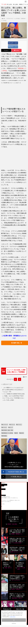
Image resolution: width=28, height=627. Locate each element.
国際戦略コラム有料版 (8, 433)
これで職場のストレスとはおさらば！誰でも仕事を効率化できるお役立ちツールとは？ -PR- (13, 389)
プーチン (20, 424)
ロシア (11, 427)
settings (14, 623)
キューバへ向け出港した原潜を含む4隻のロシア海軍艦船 (16, 371)
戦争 (17, 433)
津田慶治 (5, 435)
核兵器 (22, 433)
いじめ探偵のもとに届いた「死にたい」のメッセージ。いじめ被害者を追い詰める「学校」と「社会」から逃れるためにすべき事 (13, 519)
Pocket (17, 50)
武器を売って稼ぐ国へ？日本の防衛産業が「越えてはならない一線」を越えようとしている (17, 540)
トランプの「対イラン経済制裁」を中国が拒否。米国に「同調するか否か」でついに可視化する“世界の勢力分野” (17, 531)
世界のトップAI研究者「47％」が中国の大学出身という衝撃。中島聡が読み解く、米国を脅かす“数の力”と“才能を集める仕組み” (7, 564)
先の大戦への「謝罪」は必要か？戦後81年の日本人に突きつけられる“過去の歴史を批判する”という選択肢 (17, 586)
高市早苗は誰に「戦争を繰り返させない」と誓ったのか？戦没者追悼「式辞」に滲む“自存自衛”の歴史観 (17, 549)
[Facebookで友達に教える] (14, 470)
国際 (4, 18)
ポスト (7, 50)
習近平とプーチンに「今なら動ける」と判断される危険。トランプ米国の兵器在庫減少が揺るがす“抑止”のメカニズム (17, 595)
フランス (13, 424)
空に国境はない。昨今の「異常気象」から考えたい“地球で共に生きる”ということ (20, 564)
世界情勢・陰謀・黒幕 (8, 430)
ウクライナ (5, 424)
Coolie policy (12, 616)
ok (13, 620)
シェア (11, 43)
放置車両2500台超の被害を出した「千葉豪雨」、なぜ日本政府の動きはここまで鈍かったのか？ (17, 577)
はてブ (11, 46)
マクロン (5, 427)
